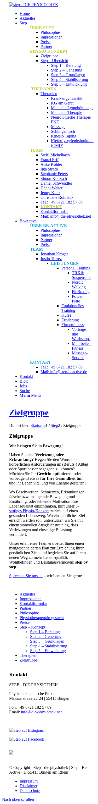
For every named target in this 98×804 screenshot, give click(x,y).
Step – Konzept (32, 627)
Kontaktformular (33, 603)
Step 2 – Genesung (45, 636)
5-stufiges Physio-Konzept (44, 508)
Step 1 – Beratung (45, 632)
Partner (25, 608)
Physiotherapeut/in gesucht (42, 617)
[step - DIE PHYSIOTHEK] (33, 4)
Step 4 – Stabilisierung (48, 646)
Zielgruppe (29, 412)
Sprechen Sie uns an (26, 576)
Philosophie (29, 613)
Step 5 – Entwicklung (48, 650)
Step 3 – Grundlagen (47, 641)
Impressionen (31, 599)
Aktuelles (27, 594)
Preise (25, 622)
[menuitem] (54, 13)
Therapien (28, 655)
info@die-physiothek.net (41, 712)
